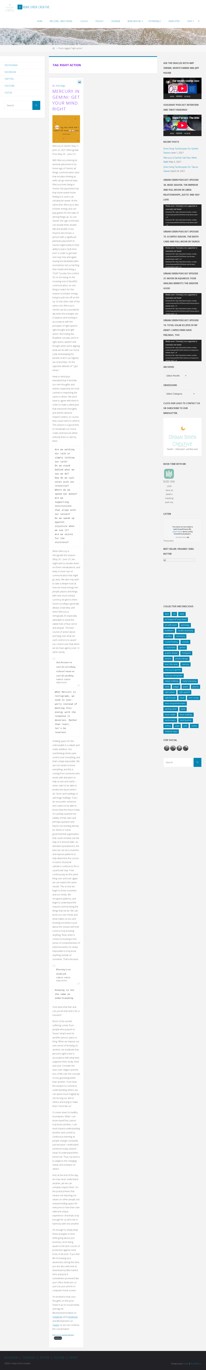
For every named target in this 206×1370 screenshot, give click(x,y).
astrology (185, 625)
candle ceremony (185, 630)
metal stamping (189, 681)
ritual (182, 698)
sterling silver (171, 709)
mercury (185, 664)
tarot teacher (186, 720)
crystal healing (171, 642)
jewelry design (181, 659)
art (174, 614)
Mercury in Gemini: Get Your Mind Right (66, 100)
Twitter (55, 1325)
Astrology (60, 85)
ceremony (180, 636)
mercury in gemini (173, 670)
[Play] (167, 96)
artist (182, 614)
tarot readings (186, 714)
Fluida (185, 1363)
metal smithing (171, 681)
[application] (182, 88)
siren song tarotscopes (175, 703)
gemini (182, 647)
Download (58, 1338)
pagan (176, 687)
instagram (186, 653)
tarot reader (170, 714)
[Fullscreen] (197, 96)
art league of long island (176, 619)
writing (168, 726)
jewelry (168, 659)
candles (168, 636)
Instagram (57, 1316)
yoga (177, 726)
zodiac (194, 726)
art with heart (171, 625)
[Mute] (193, 96)
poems (195, 687)
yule (185, 726)
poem (185, 687)
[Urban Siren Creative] (9, 7)
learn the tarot (171, 664)
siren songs (193, 698)
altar (167, 614)
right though (170, 698)
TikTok (8, 92)
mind (167, 687)
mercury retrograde (173, 675)
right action (170, 692)
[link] (199, 21)
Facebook (72, 1316)
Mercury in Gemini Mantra (63, 1335)
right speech (184, 692)
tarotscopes (170, 720)
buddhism (169, 630)
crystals (185, 642)
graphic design (171, 653)
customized (170, 647)
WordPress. (196, 1363)
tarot (183, 709)
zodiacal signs (171, 731)
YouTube (9, 85)
